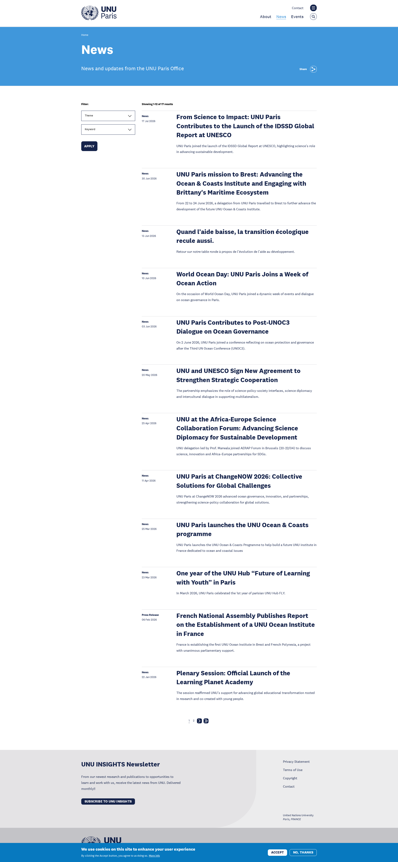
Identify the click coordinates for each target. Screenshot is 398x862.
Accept (277, 852)
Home (84, 35)
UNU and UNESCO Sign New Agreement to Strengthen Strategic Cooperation (238, 375)
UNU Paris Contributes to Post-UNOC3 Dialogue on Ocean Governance (233, 327)
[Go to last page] (206, 721)
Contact (297, 8)
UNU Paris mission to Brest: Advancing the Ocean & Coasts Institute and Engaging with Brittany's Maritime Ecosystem (241, 183)
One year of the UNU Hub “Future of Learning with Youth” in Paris (243, 577)
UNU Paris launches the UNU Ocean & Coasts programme (242, 529)
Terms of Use (292, 770)
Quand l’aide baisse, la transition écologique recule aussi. (242, 236)
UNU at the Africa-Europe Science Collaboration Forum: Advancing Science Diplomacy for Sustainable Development (237, 428)
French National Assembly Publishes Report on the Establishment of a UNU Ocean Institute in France (245, 625)
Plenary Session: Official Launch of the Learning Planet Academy (233, 677)
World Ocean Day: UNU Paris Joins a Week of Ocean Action (242, 278)
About (265, 16)
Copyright (290, 778)
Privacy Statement (296, 761)
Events (297, 16)
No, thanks (303, 852)
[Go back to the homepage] (98, 19)
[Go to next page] (199, 721)
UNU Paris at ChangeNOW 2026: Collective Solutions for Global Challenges (239, 481)
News (281, 16)
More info (154, 855)
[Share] (313, 69)
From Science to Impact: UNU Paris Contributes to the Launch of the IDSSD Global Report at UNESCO (245, 126)
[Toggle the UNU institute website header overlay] (313, 8)
